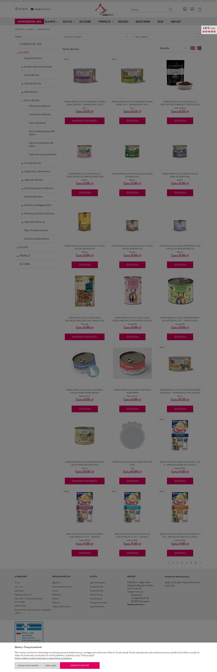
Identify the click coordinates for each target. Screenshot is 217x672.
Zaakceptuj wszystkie (80, 665)
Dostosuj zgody (51, 665)
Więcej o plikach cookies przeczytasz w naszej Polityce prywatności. (43, 658)
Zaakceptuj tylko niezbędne (28, 665)
